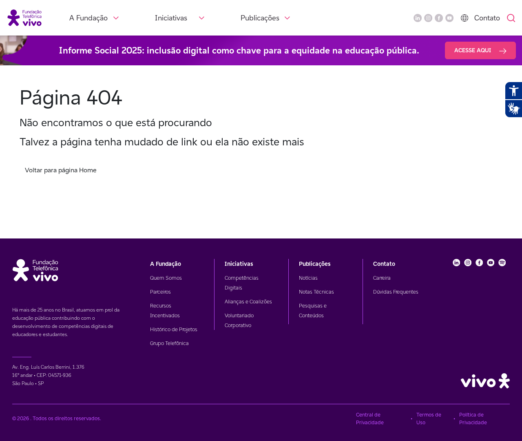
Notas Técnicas (316, 291)
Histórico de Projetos (173, 329)
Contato (487, 17)
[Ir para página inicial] (24, 17)
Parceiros (160, 291)
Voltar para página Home (61, 170)
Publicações (260, 17)
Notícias (308, 277)
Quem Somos (166, 277)
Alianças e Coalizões (248, 301)
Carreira (382, 277)
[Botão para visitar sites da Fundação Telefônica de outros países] (464, 18)
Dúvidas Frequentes (395, 291)
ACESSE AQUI (473, 50)
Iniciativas (171, 17)
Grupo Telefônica (169, 343)
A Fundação (88, 17)
